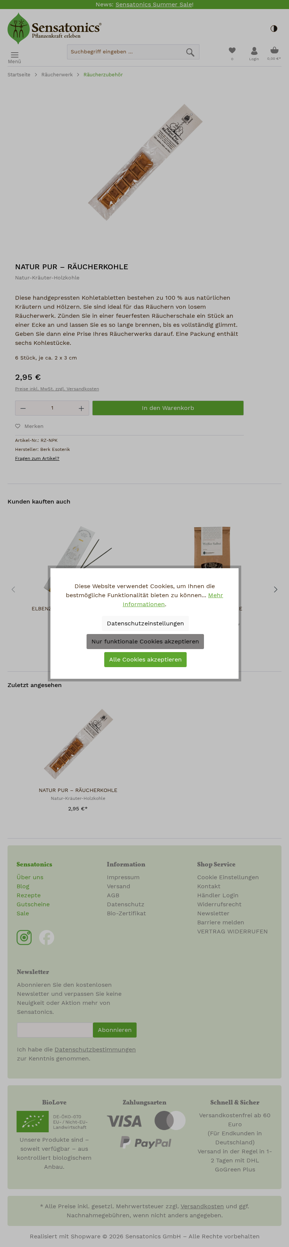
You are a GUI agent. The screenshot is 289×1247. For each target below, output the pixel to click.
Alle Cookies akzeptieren (145, 659)
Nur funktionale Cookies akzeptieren (145, 641)
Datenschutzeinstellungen (145, 623)
